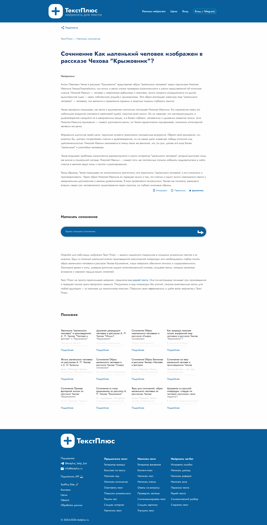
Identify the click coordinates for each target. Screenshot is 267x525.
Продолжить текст (115, 459)
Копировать (161, 190)
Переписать (180, 190)
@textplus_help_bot (76, 463)
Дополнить (198, 190)
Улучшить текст (146, 510)
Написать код (111, 476)
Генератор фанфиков (149, 464)
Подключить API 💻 (72, 476)
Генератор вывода (114, 464)
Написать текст (147, 459)
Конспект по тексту (114, 470)
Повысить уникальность (117, 493)
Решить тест (110, 499)
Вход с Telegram (205, 11)
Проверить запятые (149, 493)
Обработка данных (71, 505)
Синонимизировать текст (152, 499)
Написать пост (145, 476)
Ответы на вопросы (149, 487)
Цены (173, 11)
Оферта (65, 500)
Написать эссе (179, 482)
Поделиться (71, 27)
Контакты (66, 490)
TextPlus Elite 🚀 (70, 484)
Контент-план (145, 470)
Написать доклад (181, 470)
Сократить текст (179, 505)
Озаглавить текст (113, 487)
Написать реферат (181, 476)
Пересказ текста (180, 487)
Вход (185, 11)
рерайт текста (140, 280)
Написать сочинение (88, 39)
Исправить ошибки (181, 464)
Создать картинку (147, 505)
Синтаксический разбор (184, 499)
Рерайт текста (178, 493)
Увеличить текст (113, 510)
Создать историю (114, 505)
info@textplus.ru (74, 468)
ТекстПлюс (67, 39)
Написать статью (147, 482)
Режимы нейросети (153, 11)
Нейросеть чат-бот (182, 459)
